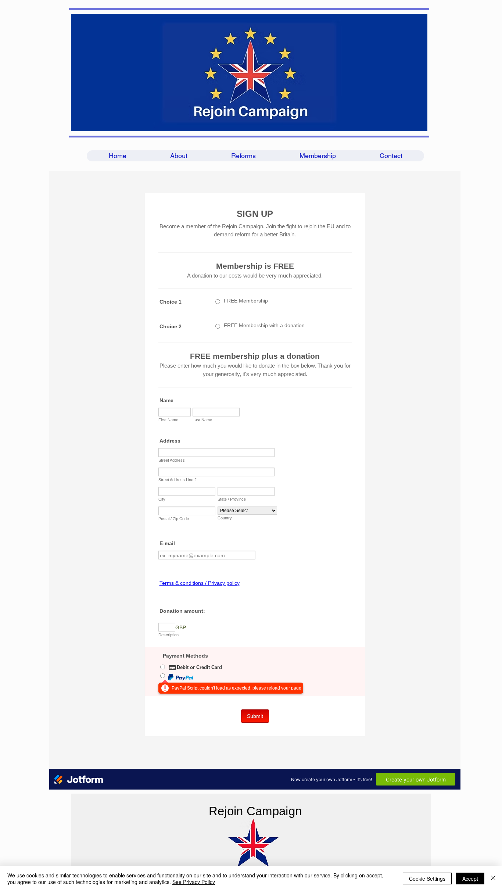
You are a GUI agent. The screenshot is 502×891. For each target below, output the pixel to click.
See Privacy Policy (193, 881)
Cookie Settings (427, 878)
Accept (470, 878)
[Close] (493, 878)
